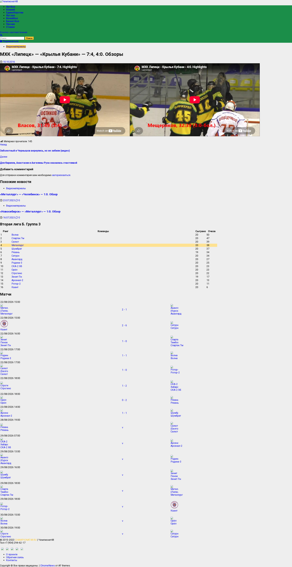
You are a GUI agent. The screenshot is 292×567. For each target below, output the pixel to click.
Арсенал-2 (17, 280)
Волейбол (12, 18)
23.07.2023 (9, 200)
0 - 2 (124, 400)
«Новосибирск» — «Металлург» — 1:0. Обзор (30, 211)
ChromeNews (47, 565)
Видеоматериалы (16, 46)
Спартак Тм (18, 238)
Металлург (18, 245)
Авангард (17, 259)
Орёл (14, 269)
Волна (15, 234)
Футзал (10, 15)
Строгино (17, 273)
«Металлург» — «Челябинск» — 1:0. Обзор (29, 194)
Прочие (10, 24)
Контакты (11, 560)
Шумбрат (17, 248)
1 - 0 (124, 341)
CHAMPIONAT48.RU (26, 539)
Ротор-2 (16, 283)
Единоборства (14, 12)
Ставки (10, 27)
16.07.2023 (9, 217)
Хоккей (10, 9)
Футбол (10, 6)
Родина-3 (17, 262)
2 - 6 (124, 325)
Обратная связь (15, 557)
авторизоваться (61, 175)
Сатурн (15, 255)
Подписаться (10, 41)
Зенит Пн (17, 276)
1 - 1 (124, 355)
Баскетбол (12, 21)
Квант (15, 287)
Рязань (16, 252)
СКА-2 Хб (17, 266)
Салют (15, 241)
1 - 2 (124, 385)
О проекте (11, 554)
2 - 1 (124, 309)
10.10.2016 (9, 61)
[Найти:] (12, 38)
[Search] (1, 35)
